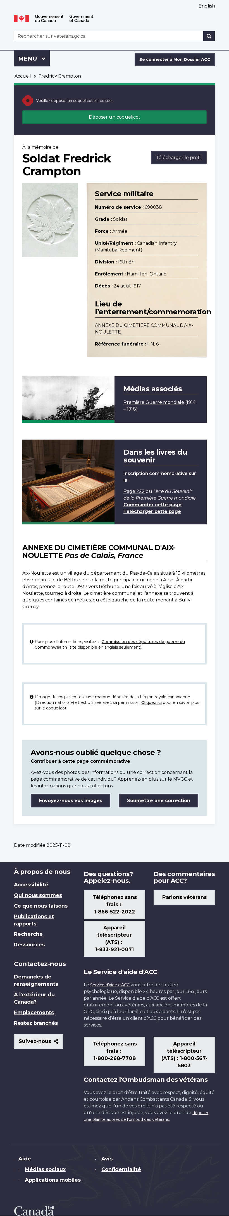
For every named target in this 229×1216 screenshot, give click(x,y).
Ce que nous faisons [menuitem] (41, 906)
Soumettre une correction (158, 800)
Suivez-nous (41, 1043)
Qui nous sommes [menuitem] (38, 895)
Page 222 (134, 491)
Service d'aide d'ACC (110, 984)
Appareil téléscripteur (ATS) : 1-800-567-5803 (184, 1055)
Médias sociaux (45, 1169)
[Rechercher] (209, 36)
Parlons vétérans (184, 897)
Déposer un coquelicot (114, 117)
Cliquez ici (151, 702)
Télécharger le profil (179, 157)
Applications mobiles (53, 1180)
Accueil (23, 76)
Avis (107, 1159)
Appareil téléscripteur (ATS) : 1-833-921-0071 (114, 939)
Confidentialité (121, 1169)
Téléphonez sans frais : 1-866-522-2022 (114, 904)
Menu (34, 58)
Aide (24, 1159)
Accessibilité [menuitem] (31, 885)
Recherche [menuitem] (28, 934)
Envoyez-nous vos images (70, 800)
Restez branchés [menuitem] (36, 1023)
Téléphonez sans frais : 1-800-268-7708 (114, 1051)
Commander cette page (152, 504)
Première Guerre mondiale (153, 402)
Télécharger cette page (152, 511)
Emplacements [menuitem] (34, 1012)
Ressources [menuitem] (29, 945)
